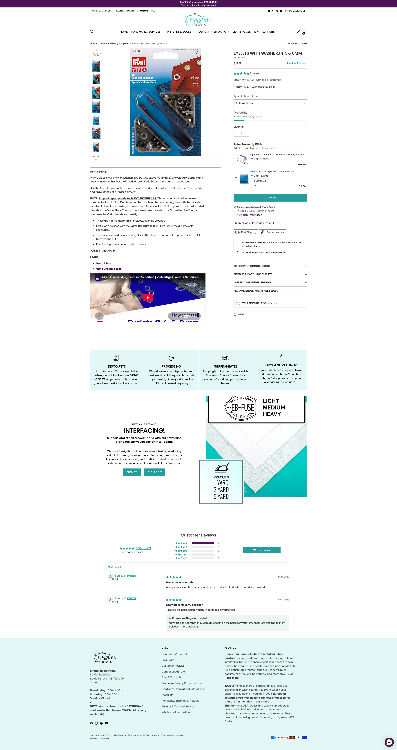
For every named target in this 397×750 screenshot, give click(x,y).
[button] (293, 63)
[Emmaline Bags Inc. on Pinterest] (276, 10)
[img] (174, 577)
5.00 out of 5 (143, 548)
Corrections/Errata (173, 671)
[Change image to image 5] (96, 79)
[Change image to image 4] (96, 66)
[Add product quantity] (246, 133)
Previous (293, 43)
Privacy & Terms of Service (178, 706)
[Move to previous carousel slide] (297, 522)
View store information (249, 214)
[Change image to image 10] (96, 147)
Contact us (270, 303)
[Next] (227, 3)
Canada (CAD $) (297, 10)
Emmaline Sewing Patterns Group (182, 683)
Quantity (239, 126)
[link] (244, 159)
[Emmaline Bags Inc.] (198, 19)
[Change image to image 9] (96, 133)
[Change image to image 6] (96, 92)
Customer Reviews (173, 665)
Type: (246, 96)
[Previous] (170, 3)
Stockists (167, 695)
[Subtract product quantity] (236, 133)
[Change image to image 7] (96, 107)
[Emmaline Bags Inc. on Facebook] (268, 10)
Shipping (239, 223)
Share (241, 314)
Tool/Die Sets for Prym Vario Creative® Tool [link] (272, 171)
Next (304, 43)
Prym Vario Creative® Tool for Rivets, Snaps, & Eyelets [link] (277, 154)
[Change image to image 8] (96, 120)
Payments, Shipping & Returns (180, 700)
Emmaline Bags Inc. (117, 735)
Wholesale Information (176, 712)
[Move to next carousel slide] (304, 522)
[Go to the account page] (299, 31)
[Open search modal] (92, 31)
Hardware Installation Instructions (183, 689)
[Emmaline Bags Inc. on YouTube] (280, 10)
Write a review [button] (262, 550)
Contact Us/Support (174, 654)
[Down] (96, 159)
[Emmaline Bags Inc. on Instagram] (272, 10)
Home (93, 43)
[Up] (96, 50)
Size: (257, 80)
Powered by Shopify (99, 738)
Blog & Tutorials (171, 677)
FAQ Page (168, 660)
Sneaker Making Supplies (114, 43)
